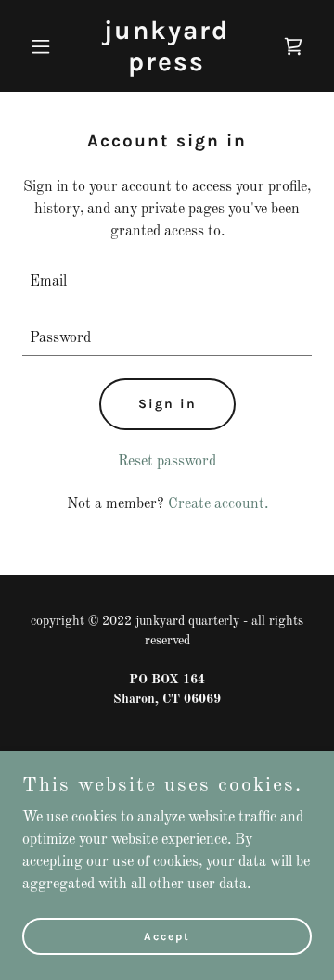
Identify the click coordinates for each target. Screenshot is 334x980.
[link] (167, 66)
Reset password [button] (167, 461)
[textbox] (167, 282)
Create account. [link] (218, 504)
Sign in (167, 404)
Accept (167, 935)
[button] (44, 46)
